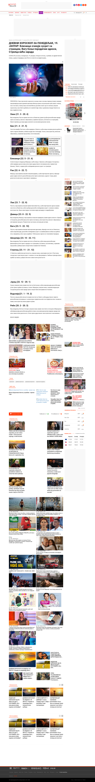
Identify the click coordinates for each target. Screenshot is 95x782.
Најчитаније (74, 84)
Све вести (67, 179)
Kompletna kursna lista (80, 433)
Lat (83, 5)
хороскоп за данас (40, 381)
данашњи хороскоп (29, 381)
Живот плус (23, 12)
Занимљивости (48, 12)
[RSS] (84, 179)
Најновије (67, 84)
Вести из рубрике (14, 715)
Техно (54, 12)
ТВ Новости (63, 12)
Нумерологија (26, 15)
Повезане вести (13, 684)
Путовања (35, 12)
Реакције (80, 84)
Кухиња (30, 12)
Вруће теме (12, 386)
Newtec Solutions (77, 779)
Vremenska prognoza (70, 410)
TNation (84, 779)
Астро (41, 12)
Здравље (17, 12)
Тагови (11, 378)
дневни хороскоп (20, 381)
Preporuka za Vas (13, 356)
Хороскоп (11, 15)
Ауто (58, 12)
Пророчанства (18, 15)
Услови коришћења (63, 772)
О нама (56, 772)
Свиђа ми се (43, 414)
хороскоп (12, 381)
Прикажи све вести (70, 96)
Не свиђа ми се (55, 414)
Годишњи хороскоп (76, 125)
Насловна (11, 12)
